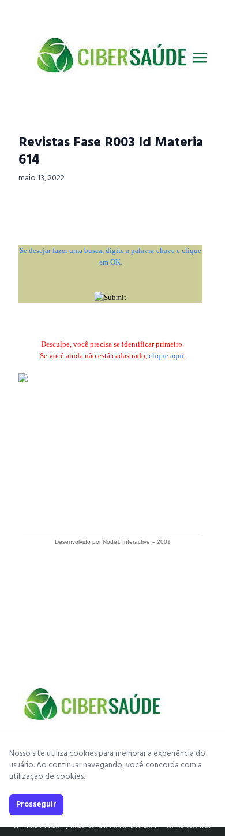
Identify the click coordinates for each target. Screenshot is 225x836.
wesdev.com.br (188, 827)
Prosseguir (36, 804)
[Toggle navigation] (200, 58)
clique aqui (166, 355)
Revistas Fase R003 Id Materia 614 (110, 151)
